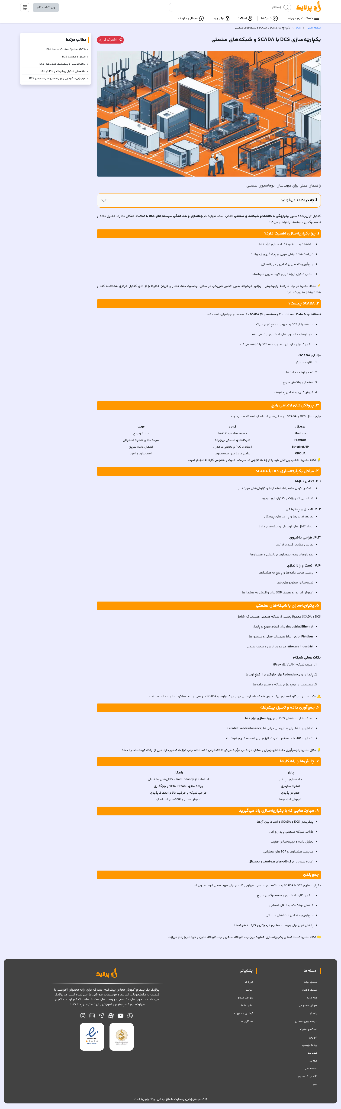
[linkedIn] (92, 1016)
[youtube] (120, 1016)
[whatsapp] (130, 1016)
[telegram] (101, 1016)
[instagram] (83, 1016)
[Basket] (24, 7)
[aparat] (111, 1016)
